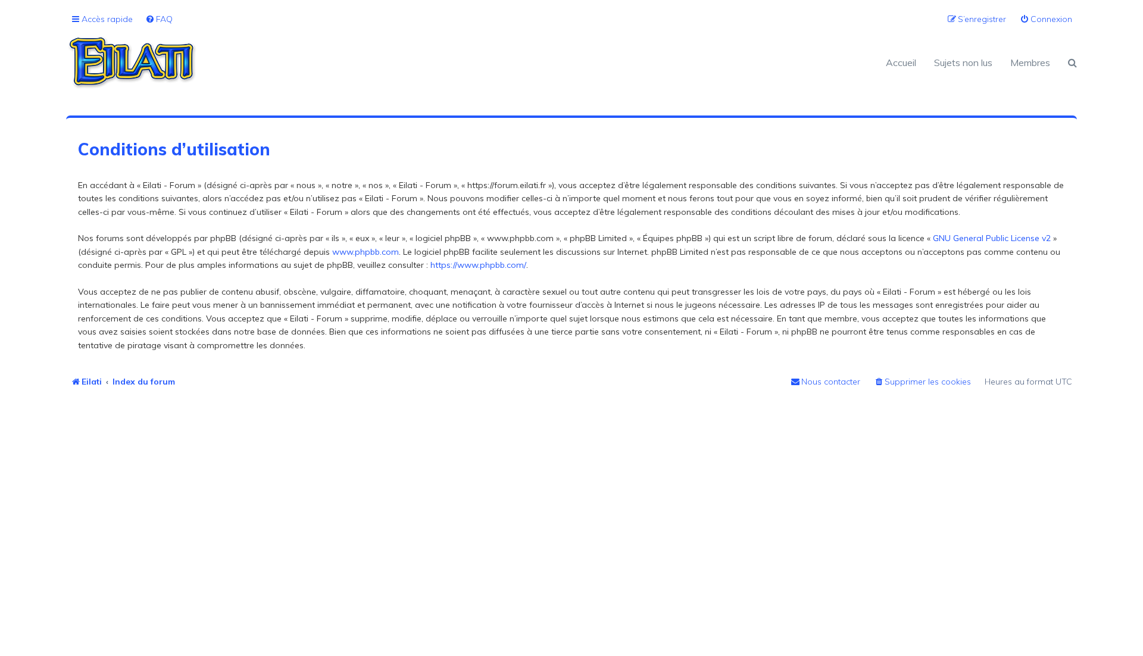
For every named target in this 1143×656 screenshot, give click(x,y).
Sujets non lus (963, 62)
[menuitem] (159, 19)
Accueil (901, 62)
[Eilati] (319, 62)
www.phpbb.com (365, 251)
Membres (1030, 62)
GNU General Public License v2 (992, 238)
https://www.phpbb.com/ (478, 265)
